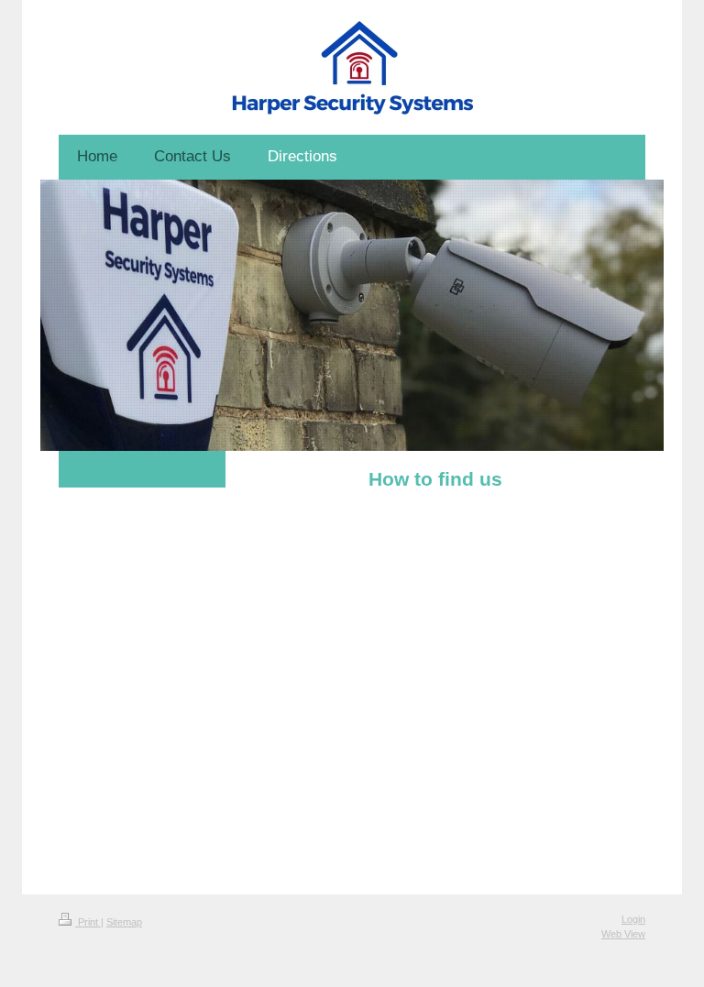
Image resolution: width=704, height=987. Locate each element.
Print (88, 921)
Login (633, 919)
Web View (623, 933)
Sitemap (124, 921)
